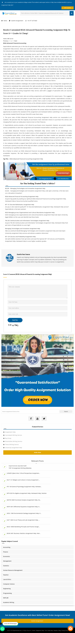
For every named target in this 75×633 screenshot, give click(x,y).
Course (11, 38)
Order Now (37, 452)
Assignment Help (10, 432)
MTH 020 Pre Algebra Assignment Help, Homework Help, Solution (27, 493)
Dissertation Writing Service (13, 441)
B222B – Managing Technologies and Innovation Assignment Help (25, 188)
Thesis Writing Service (12, 444)
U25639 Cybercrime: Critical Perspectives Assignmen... (23, 473)
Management (7, 561)
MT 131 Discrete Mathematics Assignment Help (19, 204)
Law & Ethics (7, 579)
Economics (6, 556)
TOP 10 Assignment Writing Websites (20, 468)
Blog (60, 630)
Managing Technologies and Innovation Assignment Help (22, 228)
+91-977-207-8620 (32, 20)
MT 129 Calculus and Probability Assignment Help (20, 236)
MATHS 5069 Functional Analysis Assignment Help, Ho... (24, 500)
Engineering (7, 588)
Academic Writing (8, 602)
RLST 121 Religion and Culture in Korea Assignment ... (23, 480)
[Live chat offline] (70, 628)
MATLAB (5, 598)
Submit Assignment (17, 21)
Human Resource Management (12, 570)
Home (5, 21)
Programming (7, 593)
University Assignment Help (13, 447)
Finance (5, 552)
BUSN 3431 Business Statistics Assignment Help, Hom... (24, 533)
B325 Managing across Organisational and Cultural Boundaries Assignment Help (30, 212)
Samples (56, 630)
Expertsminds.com (17, 630)
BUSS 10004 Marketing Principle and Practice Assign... (23, 527)
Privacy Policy (65, 630)
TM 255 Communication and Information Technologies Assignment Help (27, 220)
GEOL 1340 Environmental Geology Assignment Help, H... (24, 513)
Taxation (6, 575)
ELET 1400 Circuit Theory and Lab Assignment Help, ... (23, 520)
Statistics (6, 566)
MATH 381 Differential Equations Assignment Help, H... (23, 506)
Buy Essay (8, 438)
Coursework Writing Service (13, 435)
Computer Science (9, 584)
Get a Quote (67, 8)
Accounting (6, 547)
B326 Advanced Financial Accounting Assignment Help (26, 159)
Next (15, 41)
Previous (5, 41)
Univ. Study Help (49, 630)
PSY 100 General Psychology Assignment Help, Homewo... (24, 486)
